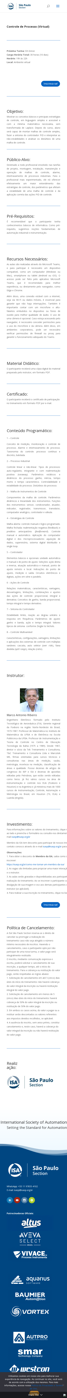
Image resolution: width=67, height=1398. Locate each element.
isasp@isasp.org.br (21, 836)
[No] (63, 1385)
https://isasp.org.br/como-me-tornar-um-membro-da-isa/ (36, 864)
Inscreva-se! (49, 72)
